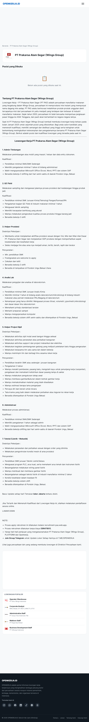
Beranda (5, 46)
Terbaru (55, 718)
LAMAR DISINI (8, 511)
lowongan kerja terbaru (71, 122)
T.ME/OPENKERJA (66, 538)
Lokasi (62, 718)
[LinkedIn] (21, 705)
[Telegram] (32, 705)
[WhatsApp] (9, 705)
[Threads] (37, 705)
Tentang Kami (71, 718)
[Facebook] (15, 705)
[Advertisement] (44, 25)
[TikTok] (26, 705)
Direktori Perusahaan (67, 544)
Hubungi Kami (82, 718)
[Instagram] (4, 705)
